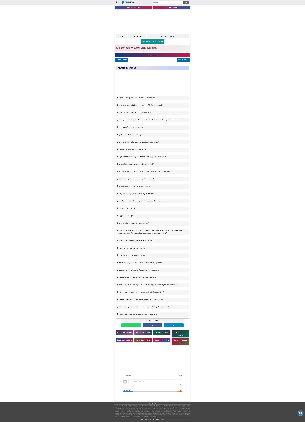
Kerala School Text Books (124, 340)
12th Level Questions (133, 7)
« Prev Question (122, 60)
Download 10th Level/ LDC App (152, 41)
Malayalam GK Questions (124, 332)
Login (180, 375)
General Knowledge (169, 36)
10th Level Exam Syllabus (143, 340)
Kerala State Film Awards (143, 332)
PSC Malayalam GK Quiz (162, 332)
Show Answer (151, 55)
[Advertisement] (152, 22)
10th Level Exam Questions (180, 334)
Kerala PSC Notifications (162, 340)
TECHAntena (157, 419)
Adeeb (162, 419)
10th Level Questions (171, 7)
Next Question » (183, 60)
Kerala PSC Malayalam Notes (180, 341)
